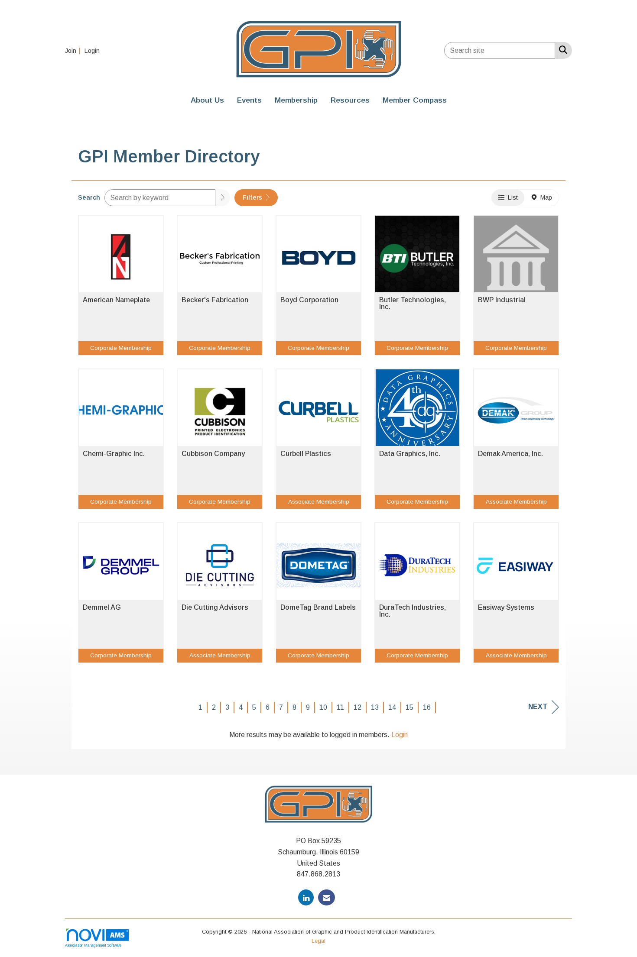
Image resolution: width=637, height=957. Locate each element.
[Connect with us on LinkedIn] (306, 897)
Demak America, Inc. (510, 453)
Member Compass (415, 100)
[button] (222, 197)
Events (249, 100)
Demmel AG (102, 607)
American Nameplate (116, 300)
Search (89, 197)
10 (323, 707)
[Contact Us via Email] (326, 897)
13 (375, 707)
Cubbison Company (213, 453)
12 (357, 707)
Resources (350, 100)
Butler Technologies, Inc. (412, 303)
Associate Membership (318, 501)
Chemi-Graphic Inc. (114, 453)
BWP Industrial (502, 300)
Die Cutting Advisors (215, 607)
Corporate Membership (121, 348)
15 (409, 707)
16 (427, 707)
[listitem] (74, 50)
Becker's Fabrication (215, 300)
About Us (207, 100)
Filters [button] (253, 197)
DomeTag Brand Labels (318, 607)
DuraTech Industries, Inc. (412, 611)
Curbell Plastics (305, 453)
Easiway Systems (506, 607)
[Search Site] (561, 50)
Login (399, 734)
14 (392, 707)
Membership (296, 100)
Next (537, 706)
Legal (318, 941)
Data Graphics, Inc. (409, 453)
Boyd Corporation (309, 300)
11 (340, 707)
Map (544, 197)
